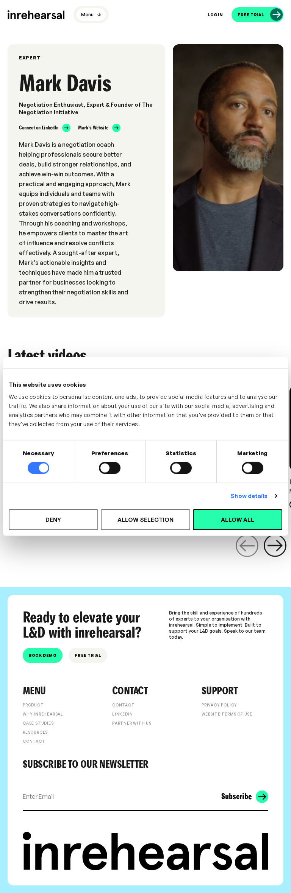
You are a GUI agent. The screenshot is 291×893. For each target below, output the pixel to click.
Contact (34, 741)
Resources (35, 732)
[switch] (109, 468)
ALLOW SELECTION (145, 519)
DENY (53, 519)
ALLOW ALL (237, 519)
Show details (249, 495)
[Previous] (247, 545)
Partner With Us (132, 723)
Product (33, 705)
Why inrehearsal (43, 714)
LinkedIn (122, 714)
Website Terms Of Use (227, 714)
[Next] (275, 545)
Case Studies (38, 723)
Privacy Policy (219, 705)
